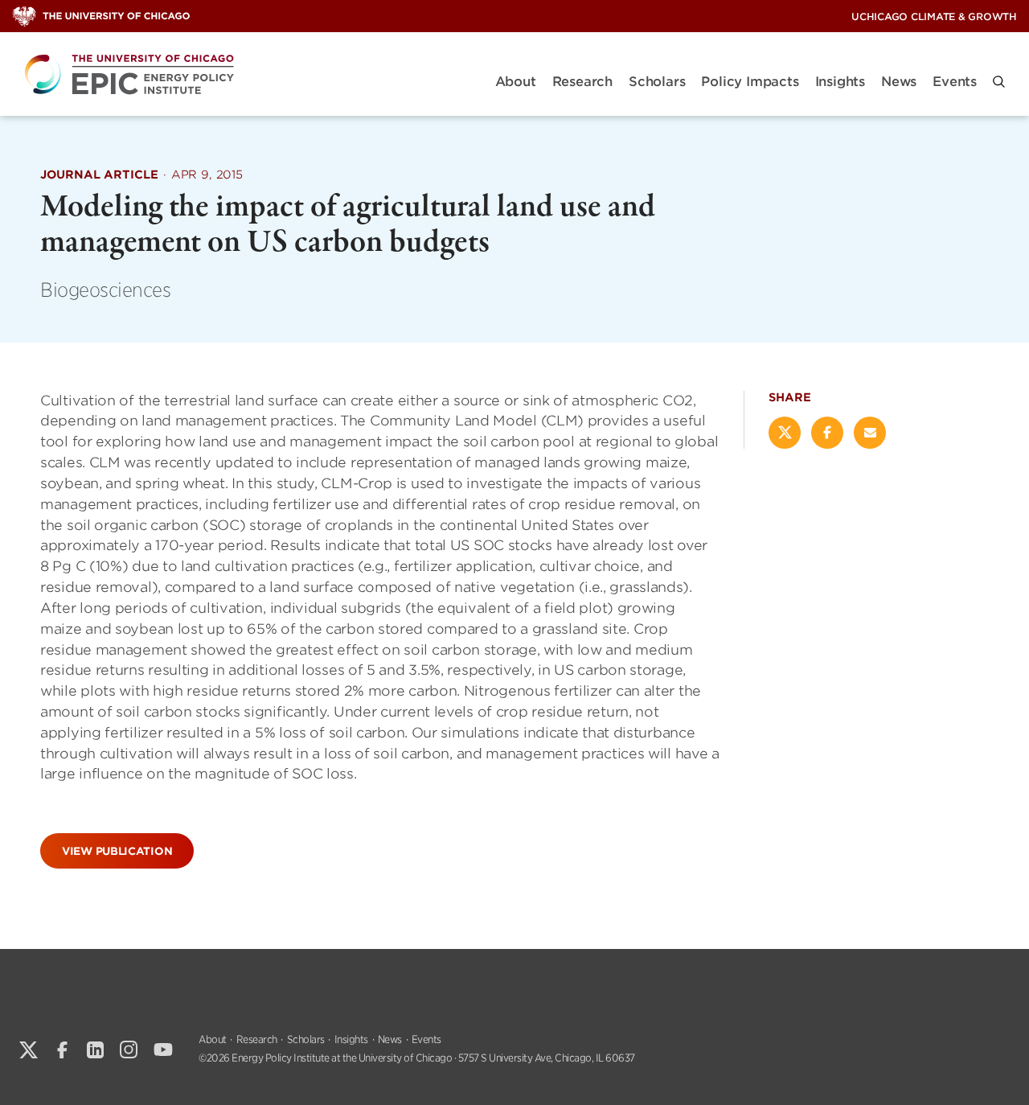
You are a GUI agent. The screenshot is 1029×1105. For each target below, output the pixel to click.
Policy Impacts (749, 81)
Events (955, 81)
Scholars (657, 81)
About (515, 81)
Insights (840, 81)
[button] (999, 82)
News (898, 81)
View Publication (117, 851)
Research (582, 81)
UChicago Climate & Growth (934, 16)
